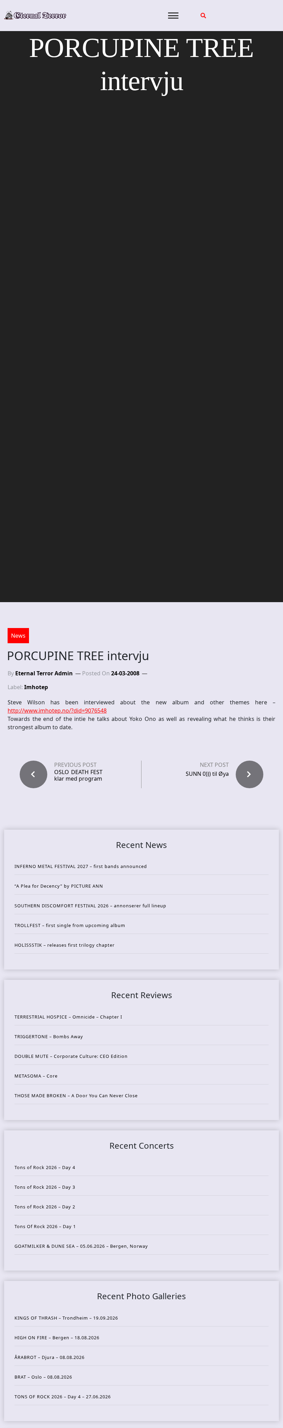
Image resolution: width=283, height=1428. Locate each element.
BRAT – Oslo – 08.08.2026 (43, 1377)
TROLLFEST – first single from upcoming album (69, 925)
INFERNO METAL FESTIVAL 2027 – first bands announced (80, 866)
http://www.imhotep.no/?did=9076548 (57, 710)
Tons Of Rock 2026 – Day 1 (45, 1226)
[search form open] (203, 15)
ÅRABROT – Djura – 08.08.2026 (49, 1357)
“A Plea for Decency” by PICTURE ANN (58, 886)
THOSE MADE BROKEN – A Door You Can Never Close (76, 1095)
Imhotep (36, 687)
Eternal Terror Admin (44, 673)
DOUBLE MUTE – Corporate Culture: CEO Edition (71, 1056)
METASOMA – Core (36, 1076)
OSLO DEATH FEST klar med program (78, 775)
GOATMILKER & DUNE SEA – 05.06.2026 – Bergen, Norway (81, 1246)
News (18, 635)
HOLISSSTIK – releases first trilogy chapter (64, 945)
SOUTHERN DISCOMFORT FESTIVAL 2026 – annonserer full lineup (90, 906)
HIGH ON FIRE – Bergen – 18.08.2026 (56, 1337)
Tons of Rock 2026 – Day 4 (44, 1167)
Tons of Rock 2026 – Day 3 (44, 1187)
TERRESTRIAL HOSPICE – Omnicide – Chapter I (68, 1017)
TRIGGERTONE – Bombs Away (48, 1036)
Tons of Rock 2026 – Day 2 (44, 1207)
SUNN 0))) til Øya (207, 774)
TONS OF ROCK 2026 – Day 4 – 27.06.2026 (62, 1396)
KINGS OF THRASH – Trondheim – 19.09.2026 (66, 1318)
